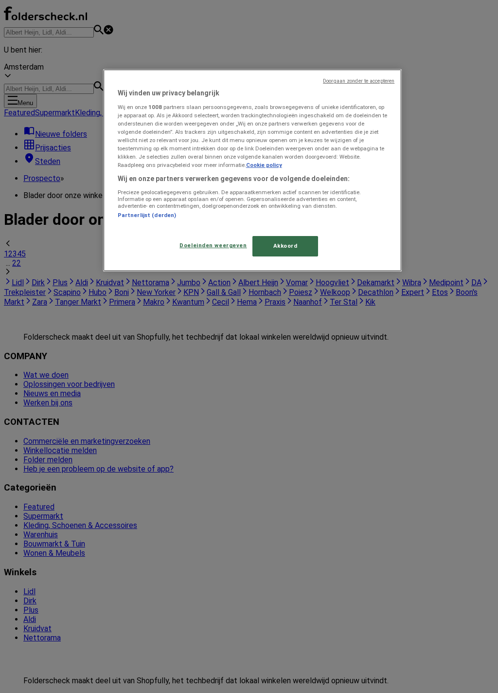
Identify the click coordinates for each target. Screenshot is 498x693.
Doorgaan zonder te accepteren (358, 81)
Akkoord (285, 245)
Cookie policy (264, 165)
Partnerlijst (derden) (147, 215)
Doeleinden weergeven (213, 245)
